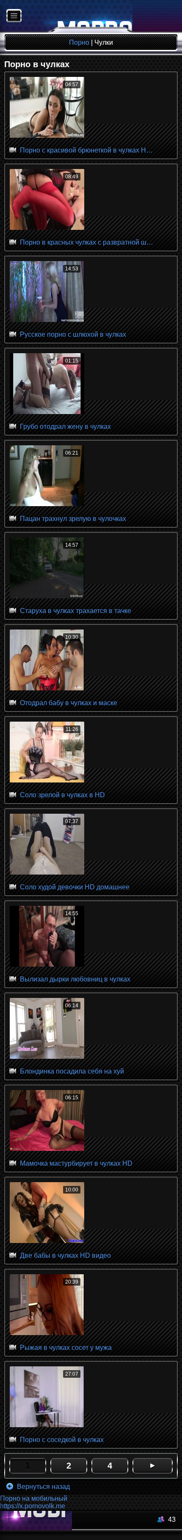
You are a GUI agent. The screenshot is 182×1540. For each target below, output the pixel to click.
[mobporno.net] (66, 16)
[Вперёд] (152, 1466)
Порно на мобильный (33, 1498)
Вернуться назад (42, 1486)
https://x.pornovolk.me (32, 1506)
